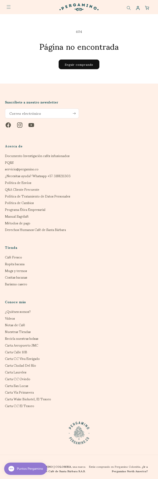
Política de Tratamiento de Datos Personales (37, 196)
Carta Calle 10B (16, 352)
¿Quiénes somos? (18, 311)
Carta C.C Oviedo (17, 379)
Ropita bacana (14, 264)
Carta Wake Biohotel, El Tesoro (28, 399)
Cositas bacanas (16, 277)
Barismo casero (16, 284)
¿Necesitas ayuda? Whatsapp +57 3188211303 (38, 175)
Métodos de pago (17, 223)
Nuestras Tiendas (18, 331)
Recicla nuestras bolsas (21, 338)
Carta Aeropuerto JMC (21, 345)
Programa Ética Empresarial (25, 209)
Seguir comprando (79, 64)
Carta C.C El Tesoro (19, 405)
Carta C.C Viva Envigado (22, 358)
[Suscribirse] (74, 113)
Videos (10, 318)
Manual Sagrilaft (17, 216)
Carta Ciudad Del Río (20, 365)
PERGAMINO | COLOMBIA (53, 466)
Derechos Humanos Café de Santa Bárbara (35, 229)
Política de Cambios (19, 202)
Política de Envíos (18, 182)
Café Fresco (13, 257)
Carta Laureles (15, 372)
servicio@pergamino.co (21, 169)
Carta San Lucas (16, 385)
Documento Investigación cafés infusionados (37, 155)
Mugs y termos (16, 270)
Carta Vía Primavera (19, 392)
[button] (8, 6)
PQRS (9, 162)
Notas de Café (15, 325)
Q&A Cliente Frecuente (22, 189)
